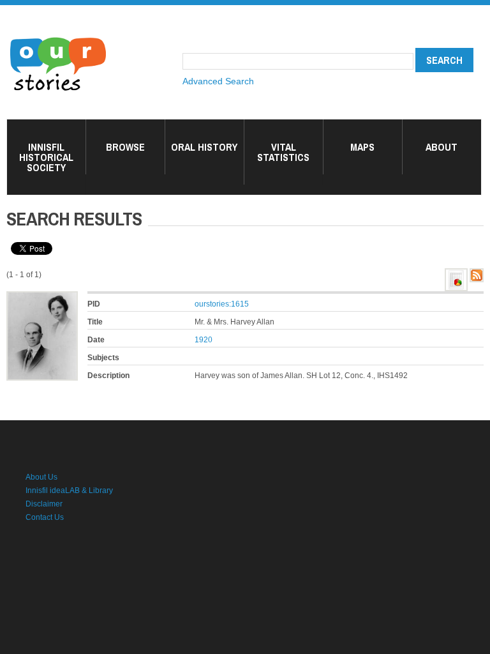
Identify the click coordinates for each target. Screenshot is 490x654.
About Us (41, 477)
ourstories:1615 (222, 304)
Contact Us (45, 517)
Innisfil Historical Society (46, 157)
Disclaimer (44, 503)
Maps (362, 147)
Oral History (204, 147)
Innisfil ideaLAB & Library (69, 490)
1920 (203, 339)
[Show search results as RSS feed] (477, 274)
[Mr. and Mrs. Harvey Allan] (42, 297)
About (441, 147)
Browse (125, 147)
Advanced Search (218, 81)
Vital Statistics (283, 152)
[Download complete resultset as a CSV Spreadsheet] (456, 274)
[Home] (58, 38)
